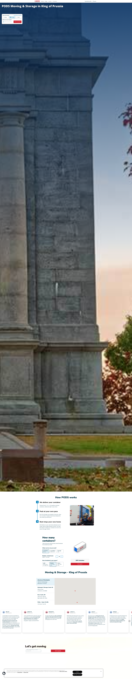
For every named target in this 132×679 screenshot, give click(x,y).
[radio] (6, 17)
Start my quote (17, 21)
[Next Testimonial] (129, 621)
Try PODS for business (18, 15)
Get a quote (79, 564)
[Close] (101, 671)
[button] (4, 673)
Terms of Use (26, 672)
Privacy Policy (19, 672)
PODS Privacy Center (63, 671)
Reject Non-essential (77, 674)
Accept (77, 671)
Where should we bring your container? (32, 649)
